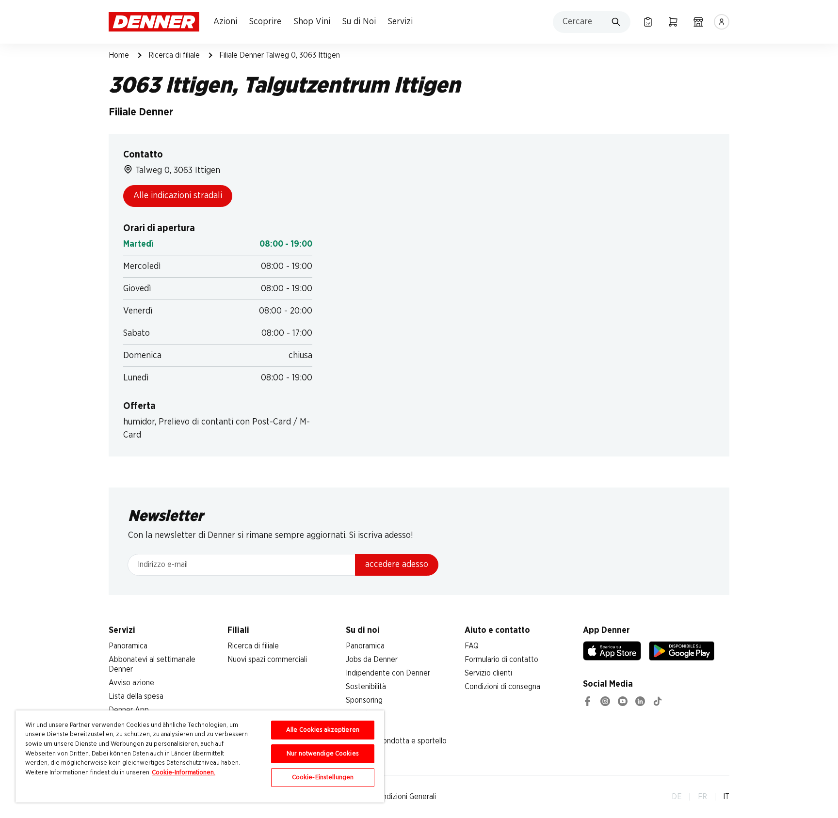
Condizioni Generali (404, 797)
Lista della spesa (136, 696)
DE (677, 797)
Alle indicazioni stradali (177, 195)
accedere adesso (396, 564)
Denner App (129, 710)
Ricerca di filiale (174, 55)
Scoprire (265, 21)
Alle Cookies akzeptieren (322, 730)
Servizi (400, 21)
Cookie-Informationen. (183, 773)
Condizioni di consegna (502, 687)
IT (726, 797)
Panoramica (128, 646)
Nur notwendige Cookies (323, 754)
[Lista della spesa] (648, 22)
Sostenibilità (366, 687)
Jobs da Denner (372, 659)
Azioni (225, 21)
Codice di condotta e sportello (396, 741)
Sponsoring (364, 700)
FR (702, 797)
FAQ (472, 646)
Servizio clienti (488, 673)
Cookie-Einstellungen (323, 777)
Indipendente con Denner (388, 673)
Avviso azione (131, 683)
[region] (200, 756)
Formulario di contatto (501, 659)
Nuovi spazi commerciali (267, 659)
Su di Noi (359, 21)
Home (119, 55)
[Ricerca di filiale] (698, 22)
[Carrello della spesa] (673, 22)
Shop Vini (312, 21)
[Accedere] (721, 22)
